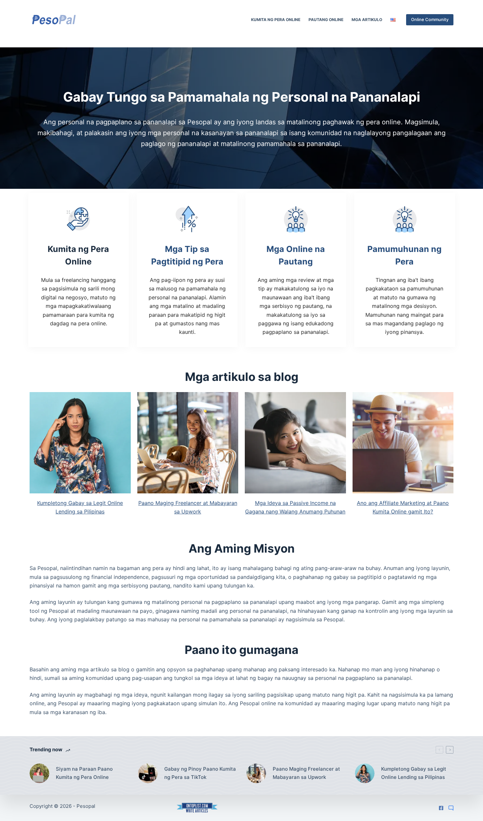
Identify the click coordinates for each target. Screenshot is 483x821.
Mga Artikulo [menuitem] (367, 19)
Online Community (429, 19)
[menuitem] (393, 19)
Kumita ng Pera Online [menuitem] (275, 19)
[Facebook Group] (450, 808)
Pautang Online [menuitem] (326, 19)
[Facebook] (441, 808)
